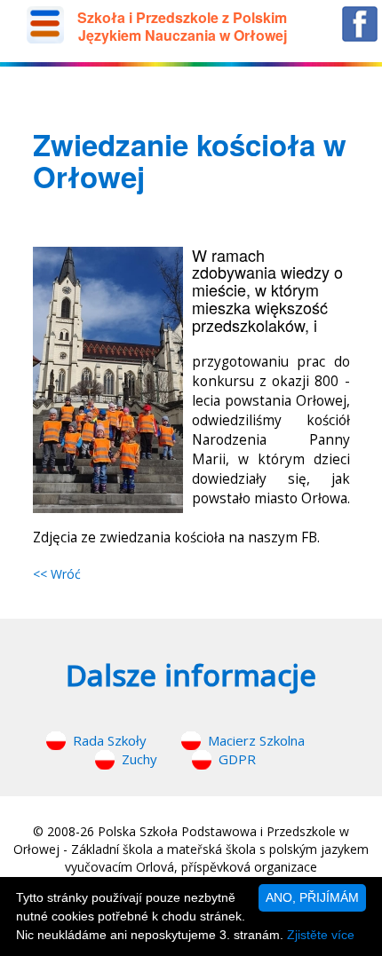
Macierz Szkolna (256, 740)
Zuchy (139, 759)
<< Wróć (57, 573)
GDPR (237, 759)
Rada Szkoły (110, 740)
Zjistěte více (320, 935)
